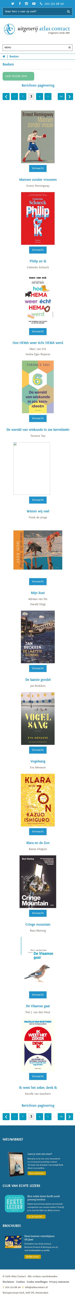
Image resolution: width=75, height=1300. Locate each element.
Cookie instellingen (37, 1282)
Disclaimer (8, 1282)
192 (61, 96)
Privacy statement (59, 1282)
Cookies (20, 1282)
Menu (8, 47)
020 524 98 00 (54, 4)
